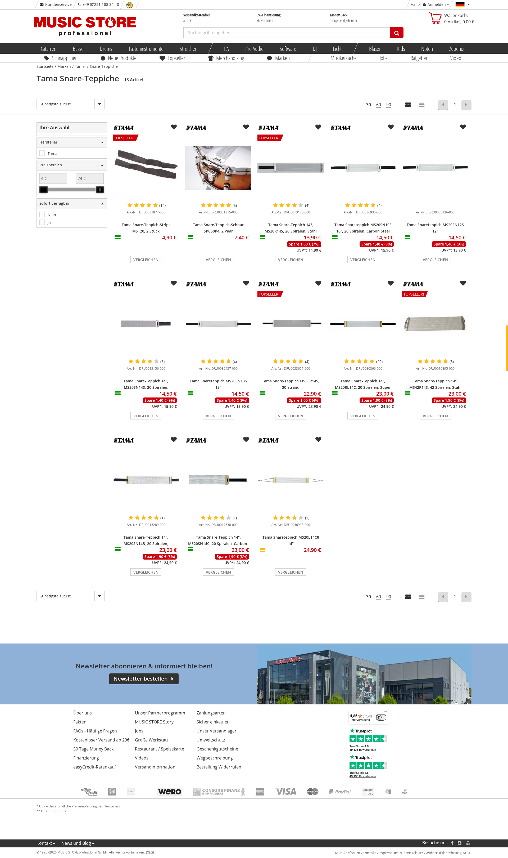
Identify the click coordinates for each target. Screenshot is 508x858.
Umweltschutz (211, 740)
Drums (106, 48)
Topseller (176, 58)
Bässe (77, 48)
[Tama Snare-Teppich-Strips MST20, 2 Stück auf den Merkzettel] (174, 127)
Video (456, 58)
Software (288, 48)
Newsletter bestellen (141, 678)
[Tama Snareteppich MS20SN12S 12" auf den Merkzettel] (463, 127)
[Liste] (422, 105)
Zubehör (457, 48)
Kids (401, 48)
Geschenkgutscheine (217, 749)
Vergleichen (145, 259)
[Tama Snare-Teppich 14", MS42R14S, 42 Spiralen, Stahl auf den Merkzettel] (463, 283)
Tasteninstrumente (145, 48)
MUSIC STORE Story (154, 722)
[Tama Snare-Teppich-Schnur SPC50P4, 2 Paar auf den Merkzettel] (246, 127)
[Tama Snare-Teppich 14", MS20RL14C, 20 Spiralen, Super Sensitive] (363, 324)
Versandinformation (155, 767)
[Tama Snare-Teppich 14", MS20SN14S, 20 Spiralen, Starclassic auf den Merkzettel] (174, 283)
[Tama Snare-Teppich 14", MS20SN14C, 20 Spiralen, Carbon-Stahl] (218, 480)
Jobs (384, 58)
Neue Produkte (122, 58)
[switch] (381, 717)
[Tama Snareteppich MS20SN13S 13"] (218, 324)
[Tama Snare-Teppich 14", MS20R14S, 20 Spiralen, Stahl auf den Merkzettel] (318, 127)
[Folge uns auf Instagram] (460, 843)
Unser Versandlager (217, 731)
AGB (467, 852)
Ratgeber (419, 58)
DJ (314, 48)
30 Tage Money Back (93, 749)
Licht (337, 48)
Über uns (82, 713)
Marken (282, 58)
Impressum (388, 852)
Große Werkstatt (151, 740)
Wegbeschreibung (215, 758)
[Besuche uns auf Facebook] (452, 843)
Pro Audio (254, 48)
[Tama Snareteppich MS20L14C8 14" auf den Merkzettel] (318, 439)
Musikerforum (347, 852)
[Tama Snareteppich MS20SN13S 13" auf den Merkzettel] (246, 283)
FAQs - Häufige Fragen (95, 731)
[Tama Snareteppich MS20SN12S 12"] (435, 168)
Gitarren (48, 48)
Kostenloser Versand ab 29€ (101, 740)
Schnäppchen (65, 58)
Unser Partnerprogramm (160, 713)
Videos (141, 758)
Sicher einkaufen (213, 722)
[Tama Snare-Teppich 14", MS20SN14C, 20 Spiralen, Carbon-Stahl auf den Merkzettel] (246, 439)
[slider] (43, 189)
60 (378, 105)
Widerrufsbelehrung (443, 852)
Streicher (188, 48)
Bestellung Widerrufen (219, 767)
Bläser (375, 48)
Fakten (80, 722)
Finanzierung (86, 758)
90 (388, 105)
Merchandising (230, 58)
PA (226, 48)
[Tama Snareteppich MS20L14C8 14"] (290, 480)
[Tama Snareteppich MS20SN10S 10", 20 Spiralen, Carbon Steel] (363, 168)
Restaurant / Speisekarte (159, 749)
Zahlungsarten (211, 713)
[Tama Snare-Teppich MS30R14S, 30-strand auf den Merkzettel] (318, 283)
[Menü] (386, 713)
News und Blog (76, 843)
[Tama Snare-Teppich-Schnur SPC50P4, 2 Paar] (218, 168)
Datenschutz (412, 852)
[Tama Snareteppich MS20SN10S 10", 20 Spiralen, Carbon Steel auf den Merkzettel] (391, 127)
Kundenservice (58, 4)
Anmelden (437, 4)
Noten (427, 48)
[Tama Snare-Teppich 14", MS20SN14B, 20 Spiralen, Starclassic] (146, 480)
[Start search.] (396, 32)
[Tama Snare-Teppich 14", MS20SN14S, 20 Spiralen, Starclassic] (146, 324)
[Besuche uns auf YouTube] (468, 843)
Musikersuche (344, 58)
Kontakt (44, 843)
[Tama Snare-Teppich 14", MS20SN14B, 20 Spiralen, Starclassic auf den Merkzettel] (174, 439)
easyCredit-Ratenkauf (94, 767)
